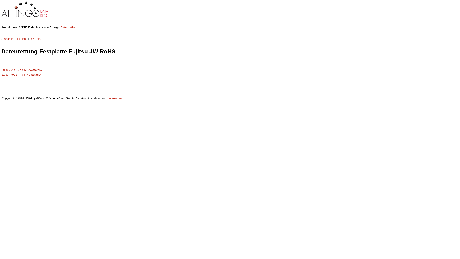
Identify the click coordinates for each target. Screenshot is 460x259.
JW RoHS (36, 38)
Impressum (115, 98)
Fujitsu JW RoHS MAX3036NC (21, 75)
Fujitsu (21, 38)
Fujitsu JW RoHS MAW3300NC (21, 69)
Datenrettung (69, 27)
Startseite (7, 38)
